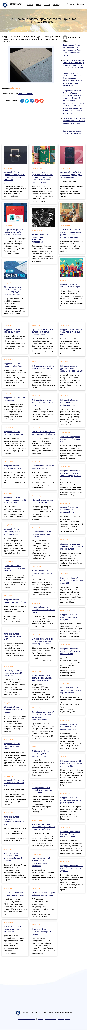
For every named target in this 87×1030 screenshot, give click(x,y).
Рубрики (47, 4)
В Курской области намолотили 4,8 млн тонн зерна (43, 573)
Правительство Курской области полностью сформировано (42, 331)
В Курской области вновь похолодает (15, 399)
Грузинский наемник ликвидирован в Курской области (14, 568)
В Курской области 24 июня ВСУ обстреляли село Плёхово (70, 651)
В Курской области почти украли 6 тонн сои (43, 467)
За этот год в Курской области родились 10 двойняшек (13, 672)
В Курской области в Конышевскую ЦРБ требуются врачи (13, 531)
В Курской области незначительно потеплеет (15, 433)
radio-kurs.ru (15, 88)
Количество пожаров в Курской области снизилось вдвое (70, 834)
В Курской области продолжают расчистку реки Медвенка (70, 800)
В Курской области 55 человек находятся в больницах (41, 534)
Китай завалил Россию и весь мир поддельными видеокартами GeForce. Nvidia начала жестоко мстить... (72, 50)
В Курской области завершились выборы (70, 285)
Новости (30, 4)
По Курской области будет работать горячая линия (43, 893)
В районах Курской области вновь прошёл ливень (42, 931)
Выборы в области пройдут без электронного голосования (40, 238)
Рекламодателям (64, 1019)
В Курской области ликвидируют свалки (13, 330)
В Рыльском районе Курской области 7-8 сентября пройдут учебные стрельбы (12, 290)
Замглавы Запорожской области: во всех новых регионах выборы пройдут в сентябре (70, 233)
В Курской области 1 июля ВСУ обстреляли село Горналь (42, 790)
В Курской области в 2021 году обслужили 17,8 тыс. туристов (71, 868)
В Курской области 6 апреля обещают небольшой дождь (69, 509)
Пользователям (50, 1019)
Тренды (38, 4)
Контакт (56, 4)
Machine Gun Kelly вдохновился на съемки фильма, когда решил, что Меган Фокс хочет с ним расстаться (42, 177)
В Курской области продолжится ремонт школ (13, 636)
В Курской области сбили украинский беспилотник (43, 367)
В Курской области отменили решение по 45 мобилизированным (15, 499)
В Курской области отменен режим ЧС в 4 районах (14, 709)
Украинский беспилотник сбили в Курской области (15, 893)
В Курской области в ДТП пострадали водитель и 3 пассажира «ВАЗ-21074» (43, 641)
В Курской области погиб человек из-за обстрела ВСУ (14, 782)
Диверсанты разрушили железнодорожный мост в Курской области (71, 546)
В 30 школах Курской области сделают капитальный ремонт (41, 753)
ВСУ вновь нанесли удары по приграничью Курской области (70, 690)
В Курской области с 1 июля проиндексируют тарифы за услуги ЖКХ (70, 473)
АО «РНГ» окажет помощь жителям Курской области (43, 433)
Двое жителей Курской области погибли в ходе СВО (70, 439)
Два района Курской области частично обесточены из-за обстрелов (41, 862)
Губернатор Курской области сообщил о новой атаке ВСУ (71, 580)
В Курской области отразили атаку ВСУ (12, 467)
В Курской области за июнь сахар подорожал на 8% (42, 402)
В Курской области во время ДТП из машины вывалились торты (42, 677)
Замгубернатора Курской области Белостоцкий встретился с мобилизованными (43, 716)
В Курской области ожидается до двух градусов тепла (68, 617)
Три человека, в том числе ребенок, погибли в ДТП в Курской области (43, 826)
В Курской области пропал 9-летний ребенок (15, 601)
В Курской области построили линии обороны (12, 746)
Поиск (71, 4)
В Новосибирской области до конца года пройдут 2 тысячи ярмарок (71, 174)
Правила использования (26, 1019)
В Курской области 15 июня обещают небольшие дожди (69, 402)
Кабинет (82, 4)
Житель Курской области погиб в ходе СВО (43, 501)
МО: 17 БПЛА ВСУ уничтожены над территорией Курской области (13, 857)
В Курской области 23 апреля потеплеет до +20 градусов (43, 609)
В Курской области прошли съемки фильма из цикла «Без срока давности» (14, 176)
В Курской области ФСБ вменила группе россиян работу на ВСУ (71, 763)
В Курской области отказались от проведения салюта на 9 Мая (15, 820)
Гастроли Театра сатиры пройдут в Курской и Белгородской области (14, 232)
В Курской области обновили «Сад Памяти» (15, 364)
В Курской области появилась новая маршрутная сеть (68, 726)
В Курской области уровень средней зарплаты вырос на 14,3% (71, 368)
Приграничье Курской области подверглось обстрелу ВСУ (13, 929)
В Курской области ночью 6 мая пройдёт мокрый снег (71, 331)
